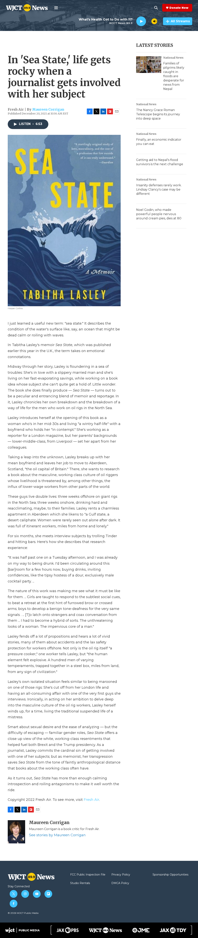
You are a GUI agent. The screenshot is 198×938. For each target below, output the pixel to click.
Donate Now (178, 7)
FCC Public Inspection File (87, 874)
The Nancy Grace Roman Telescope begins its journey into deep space (158, 114)
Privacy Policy (120, 874)
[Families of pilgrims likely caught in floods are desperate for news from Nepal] (148, 64)
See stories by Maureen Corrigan (57, 835)
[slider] (148, 21)
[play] (141, 21)
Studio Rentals (80, 883)
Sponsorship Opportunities (170, 874)
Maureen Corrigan (48, 109)
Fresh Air (91, 800)
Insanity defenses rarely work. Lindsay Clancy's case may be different (159, 189)
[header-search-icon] (156, 7)
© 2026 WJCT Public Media (23, 912)
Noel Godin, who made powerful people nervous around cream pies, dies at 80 (158, 214)
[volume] (154, 21)
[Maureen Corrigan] (16, 831)
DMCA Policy (120, 883)
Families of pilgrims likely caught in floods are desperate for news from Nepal (173, 76)
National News (173, 57)
